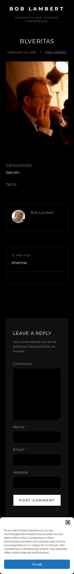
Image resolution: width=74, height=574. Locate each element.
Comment (23, 364)
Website (20, 472)
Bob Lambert (37, 9)
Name (20, 427)
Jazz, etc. (13, 172)
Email (19, 449)
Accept (37, 564)
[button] (68, 522)
